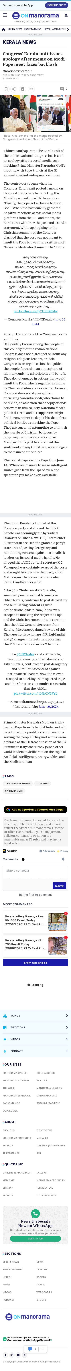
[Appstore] (40, 1328)
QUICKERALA (10, 1110)
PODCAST (8, 1300)
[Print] (22, 89)
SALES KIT (42, 1172)
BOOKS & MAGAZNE (48, 1103)
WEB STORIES (44, 1292)
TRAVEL (40, 1284)
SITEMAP (8, 1187)
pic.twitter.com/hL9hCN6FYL (35, 693)
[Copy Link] (31, 89)
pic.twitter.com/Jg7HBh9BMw (36, 311)
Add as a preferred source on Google (38, 809)
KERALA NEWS (15, 29)
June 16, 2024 (49, 706)
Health (7, 1277)
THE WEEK (8, 1088)
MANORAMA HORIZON (16, 1080)
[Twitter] (24, 1355)
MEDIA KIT (42, 1138)
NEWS (47, 29)
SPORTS (41, 1277)
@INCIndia (25, 654)
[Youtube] (18, 1355)
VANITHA (41, 1080)
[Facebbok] (5, 1355)
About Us (9, 1130)
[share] (13, 89)
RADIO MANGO (11, 1103)
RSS (38, 1153)
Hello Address (45, 1073)
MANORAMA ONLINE (15, 1073)
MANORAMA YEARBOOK (17, 1095)
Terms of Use (11, 1153)
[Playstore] (14, 1328)
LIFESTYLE (42, 1269)
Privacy (8, 1145)
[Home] (3, 29)
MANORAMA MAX (46, 1095)
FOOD (6, 1284)
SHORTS (41, 1300)
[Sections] (5, 15)
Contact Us (44, 1130)
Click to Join (35, 1238)
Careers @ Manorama (50, 1145)
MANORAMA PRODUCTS (17, 1138)
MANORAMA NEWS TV (49, 1088)
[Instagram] (12, 1355)
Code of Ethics (46, 1195)
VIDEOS (7, 1292)
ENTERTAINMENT (33, 29)
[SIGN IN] (66, 15)
